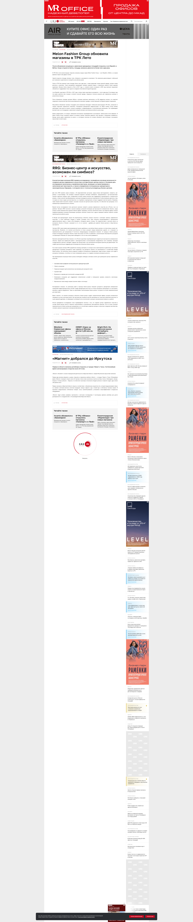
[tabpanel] (137, 539)
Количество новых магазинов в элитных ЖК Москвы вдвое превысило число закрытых (135, 161)
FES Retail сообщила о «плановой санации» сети (136, 798)
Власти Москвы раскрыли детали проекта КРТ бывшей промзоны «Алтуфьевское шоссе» (136, 552)
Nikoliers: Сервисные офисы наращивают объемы (62, 330)
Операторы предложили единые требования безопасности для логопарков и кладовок (136, 690)
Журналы (105, 21)
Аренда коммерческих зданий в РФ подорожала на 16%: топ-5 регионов (136, 358)
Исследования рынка (133, 157)
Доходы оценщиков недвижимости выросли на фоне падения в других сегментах (137, 403)
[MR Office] (96, 9)
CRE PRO (89, 21)
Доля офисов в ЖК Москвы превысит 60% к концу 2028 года (137, 366)
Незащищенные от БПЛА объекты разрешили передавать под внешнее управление (137, 782)
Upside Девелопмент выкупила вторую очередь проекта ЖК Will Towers (136, 233)
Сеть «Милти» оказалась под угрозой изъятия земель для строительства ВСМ (135, 392)
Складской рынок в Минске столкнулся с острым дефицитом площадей (136, 699)
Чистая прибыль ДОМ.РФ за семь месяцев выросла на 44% (136, 634)
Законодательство (133, 464)
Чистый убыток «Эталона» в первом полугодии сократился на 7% (137, 251)
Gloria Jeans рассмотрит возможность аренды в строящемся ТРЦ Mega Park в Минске (137, 626)
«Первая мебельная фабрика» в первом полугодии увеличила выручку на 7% (136, 569)
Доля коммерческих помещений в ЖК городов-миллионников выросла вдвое (136, 170)
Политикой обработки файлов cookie (86, 917)
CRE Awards (71, 21)
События (130, 723)
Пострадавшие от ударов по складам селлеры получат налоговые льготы (137, 831)
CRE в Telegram (132, 350)
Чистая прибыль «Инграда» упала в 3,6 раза (136, 179)
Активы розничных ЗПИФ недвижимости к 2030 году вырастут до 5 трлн (135, 477)
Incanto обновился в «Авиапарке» (63, 139)
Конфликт (131, 389)
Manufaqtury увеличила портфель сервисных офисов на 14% (136, 560)
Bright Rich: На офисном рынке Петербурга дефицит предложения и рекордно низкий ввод (105, 330)
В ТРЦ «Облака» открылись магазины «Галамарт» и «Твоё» (85, 141)
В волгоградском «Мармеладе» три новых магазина (105, 140)
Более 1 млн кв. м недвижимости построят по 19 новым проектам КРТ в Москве (137, 856)
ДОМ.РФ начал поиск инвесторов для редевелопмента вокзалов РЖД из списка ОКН (137, 910)
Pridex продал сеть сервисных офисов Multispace (136, 806)
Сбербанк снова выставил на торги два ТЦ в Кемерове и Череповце (137, 268)
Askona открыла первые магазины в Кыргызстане (137, 790)
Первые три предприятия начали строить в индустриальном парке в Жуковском (136, 590)
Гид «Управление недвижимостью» (119, 21)
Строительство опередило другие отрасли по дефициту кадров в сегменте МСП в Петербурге (136, 497)
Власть (129, 326)
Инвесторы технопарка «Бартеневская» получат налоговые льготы (137, 242)
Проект (130, 238)
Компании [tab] (143, 154)
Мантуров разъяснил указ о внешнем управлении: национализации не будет (135, 709)
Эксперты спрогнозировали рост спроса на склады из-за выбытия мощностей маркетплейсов (136, 578)
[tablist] (137, 154)
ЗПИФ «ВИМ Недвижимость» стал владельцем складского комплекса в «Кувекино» (137, 718)
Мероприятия (97, 21)
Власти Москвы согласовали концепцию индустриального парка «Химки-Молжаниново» (137, 458)
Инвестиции (131, 343)
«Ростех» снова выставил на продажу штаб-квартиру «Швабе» (137, 617)
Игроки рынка (131, 176)
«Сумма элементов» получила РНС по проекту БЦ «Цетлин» (137, 321)
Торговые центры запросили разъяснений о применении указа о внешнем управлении (137, 330)
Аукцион (130, 265)
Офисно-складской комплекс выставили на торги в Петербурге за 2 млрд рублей (137, 815)
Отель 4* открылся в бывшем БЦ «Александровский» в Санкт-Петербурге (136, 727)
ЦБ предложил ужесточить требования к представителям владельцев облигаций (136, 468)
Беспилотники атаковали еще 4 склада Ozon (136, 847)
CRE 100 (79, 21)
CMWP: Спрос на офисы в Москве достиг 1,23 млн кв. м (84, 330)
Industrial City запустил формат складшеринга (136, 384)
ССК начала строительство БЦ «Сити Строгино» (137, 338)
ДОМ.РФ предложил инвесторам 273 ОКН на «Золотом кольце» (137, 823)
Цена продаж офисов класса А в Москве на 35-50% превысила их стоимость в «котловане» (137, 347)
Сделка (130, 229)
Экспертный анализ (133, 575)
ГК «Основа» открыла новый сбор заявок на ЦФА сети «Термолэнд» (137, 598)
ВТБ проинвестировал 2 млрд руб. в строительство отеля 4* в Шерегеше (137, 259)
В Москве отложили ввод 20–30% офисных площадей (136, 839)
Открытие (62, 49)
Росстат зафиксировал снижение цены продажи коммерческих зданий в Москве (136, 488)
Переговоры (131, 622)
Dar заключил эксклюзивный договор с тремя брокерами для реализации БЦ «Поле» (137, 375)
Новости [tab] (132, 154)
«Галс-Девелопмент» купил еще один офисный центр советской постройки (136, 607)
